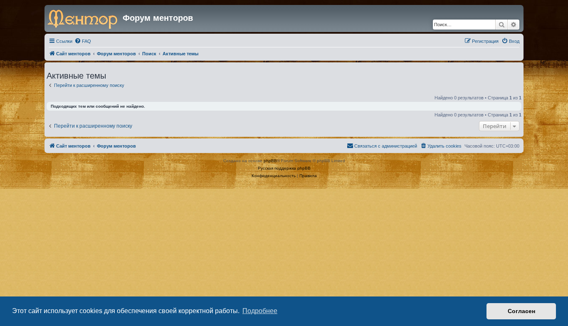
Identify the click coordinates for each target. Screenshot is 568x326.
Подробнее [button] (259, 310)
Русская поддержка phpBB (284, 168)
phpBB (270, 160)
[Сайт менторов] (85, 18)
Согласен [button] (521, 311)
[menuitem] (82, 41)
